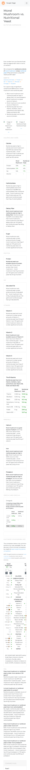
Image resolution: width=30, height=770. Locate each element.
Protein (18, 80)
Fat (4, 81)
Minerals (17, 81)
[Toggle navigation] (26, 3)
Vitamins (10, 81)
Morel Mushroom (8, 128)
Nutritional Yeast (21, 126)
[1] (15, 74)
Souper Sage (11, 3)
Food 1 (7, 768)
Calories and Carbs (9, 80)
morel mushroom (10, 71)
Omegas (6, 83)
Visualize (13, 83)
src (8, 132)
